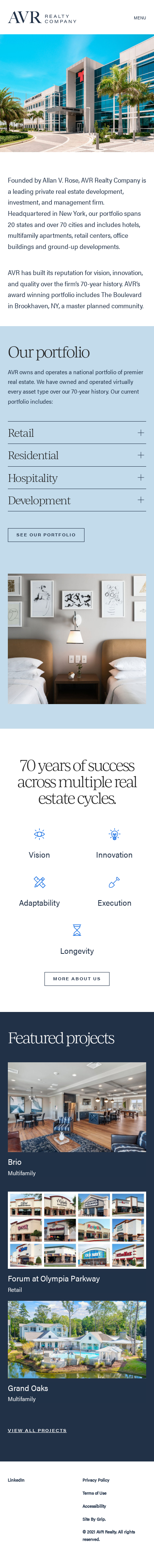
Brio (15, 1161)
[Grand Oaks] (77, 1338)
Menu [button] (140, 17)
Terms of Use (95, 1492)
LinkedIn (16, 1479)
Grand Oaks (28, 1387)
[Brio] (77, 1106)
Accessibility (94, 1505)
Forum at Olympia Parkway (54, 1278)
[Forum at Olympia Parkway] (77, 1229)
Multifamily (22, 1172)
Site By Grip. (94, 1519)
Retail (15, 1289)
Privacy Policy (96, 1479)
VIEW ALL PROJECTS (37, 1430)
